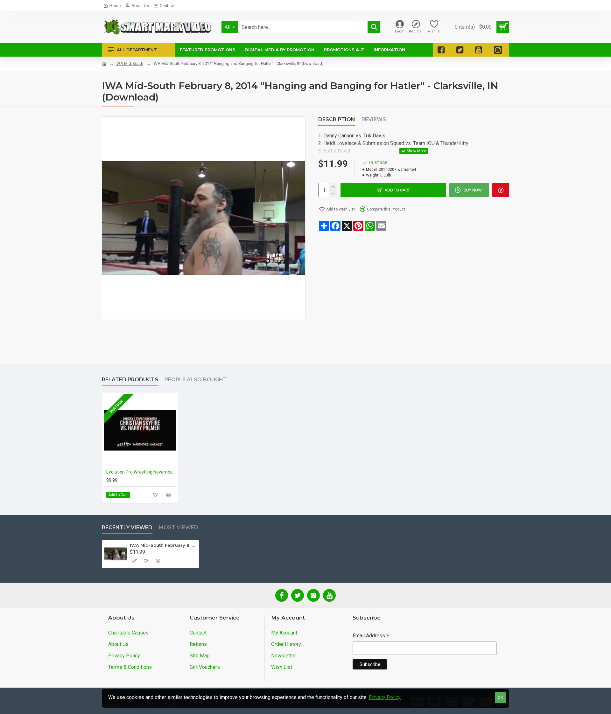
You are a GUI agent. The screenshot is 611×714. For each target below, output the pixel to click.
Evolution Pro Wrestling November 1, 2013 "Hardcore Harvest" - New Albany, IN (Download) (141, 472)
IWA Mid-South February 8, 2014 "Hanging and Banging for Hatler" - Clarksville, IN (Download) (163, 545)
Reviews (374, 119)
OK (500, 697)
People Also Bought (196, 380)
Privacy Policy (385, 697)
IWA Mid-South (129, 63)
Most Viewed (178, 527)
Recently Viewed (127, 527)
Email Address (371, 636)
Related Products (130, 380)
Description (336, 119)
